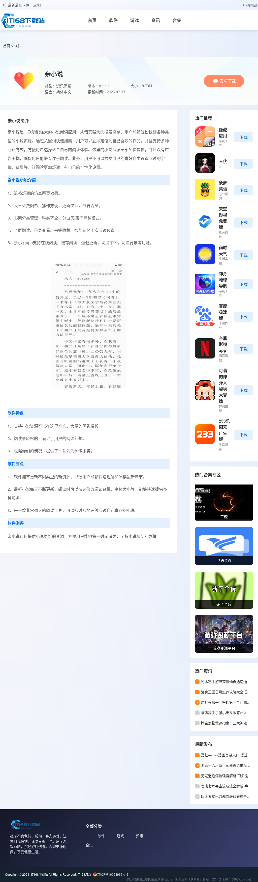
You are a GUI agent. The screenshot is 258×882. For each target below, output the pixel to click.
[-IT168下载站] (22, 22)
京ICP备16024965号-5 (112, 874)
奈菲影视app (223, 344)
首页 (92, 20)
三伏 (223, 161)
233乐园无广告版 (224, 430)
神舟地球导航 (223, 280)
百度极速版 (223, 312)
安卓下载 (228, 81)
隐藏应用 (223, 133)
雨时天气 (223, 250)
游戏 (134, 20)
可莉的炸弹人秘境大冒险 (223, 386)
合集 (177, 20)
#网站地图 (250, 5)
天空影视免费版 (223, 218)
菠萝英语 (223, 185)
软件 (113, 20)
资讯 (155, 20)
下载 (244, 137)
